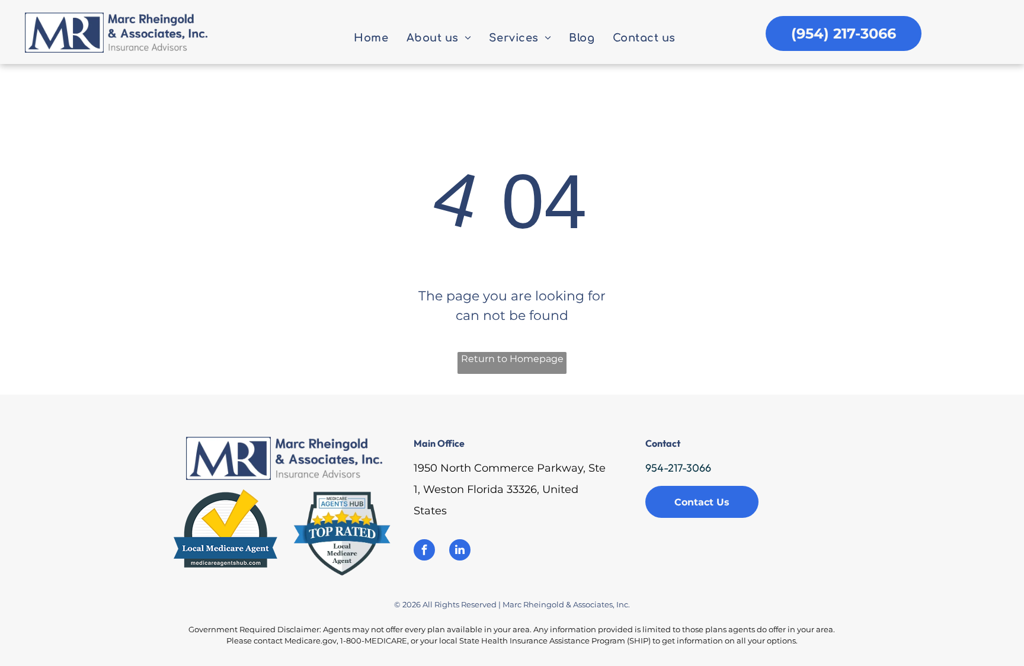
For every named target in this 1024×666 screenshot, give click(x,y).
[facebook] (424, 551)
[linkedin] (460, 551)
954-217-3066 (678, 468)
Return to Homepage (512, 358)
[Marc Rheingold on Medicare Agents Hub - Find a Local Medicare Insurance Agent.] (225, 496)
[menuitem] (371, 38)
